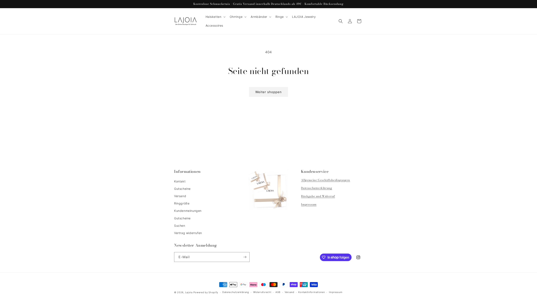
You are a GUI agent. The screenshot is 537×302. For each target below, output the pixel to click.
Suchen (179, 225)
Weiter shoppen (268, 92)
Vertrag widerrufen (188, 233)
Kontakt (179, 181)
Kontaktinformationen (311, 292)
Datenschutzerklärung (316, 188)
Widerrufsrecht (262, 292)
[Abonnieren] (244, 257)
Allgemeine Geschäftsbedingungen (325, 180)
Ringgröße (181, 203)
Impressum (308, 204)
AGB (277, 292)
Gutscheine (182, 188)
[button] (215, 16)
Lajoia (189, 292)
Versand (180, 196)
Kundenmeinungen (188, 210)
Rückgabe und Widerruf (318, 196)
